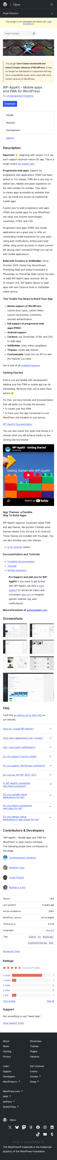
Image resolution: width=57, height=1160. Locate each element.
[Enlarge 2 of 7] (50, 627)
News (6, 1046)
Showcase (35, 1041)
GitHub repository (16, 570)
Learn (6, 1066)
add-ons (26, 594)
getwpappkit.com (37, 610)
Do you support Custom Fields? (20, 756)
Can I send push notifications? (19, 747)
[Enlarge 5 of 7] (23, 660)
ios (39, 937)
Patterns (34, 1056)
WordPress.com (13, 1091)
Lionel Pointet (16, 877)
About (6, 1041)
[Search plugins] (34, 33)
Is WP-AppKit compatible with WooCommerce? (16, 784)
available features (30, 365)
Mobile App (48, 937)
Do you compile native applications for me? (15, 796)
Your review (9, 1001)
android (32, 937)
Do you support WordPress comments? (24, 765)
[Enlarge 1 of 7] (23, 627)
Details (9, 115)
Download (10, 104)
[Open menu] (52, 4)
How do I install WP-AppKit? (18, 728)
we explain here (26, 163)
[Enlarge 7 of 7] (50, 676)
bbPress (9, 1101)
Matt (7, 1096)
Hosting (7, 1051)
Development (13, 130)
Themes (34, 1046)
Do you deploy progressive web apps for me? (17, 807)
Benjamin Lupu (16, 867)
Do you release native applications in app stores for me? (21, 818)
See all (50, 1001)
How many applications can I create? (23, 738)
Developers (9, 1076)
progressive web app (37, 943)
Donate (35, 1076)
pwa (51, 943)
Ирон (13, 1119)
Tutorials (11, 565)
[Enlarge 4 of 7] (50, 643)
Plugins (33, 1051)
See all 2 (50, 930)
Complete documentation (20, 561)
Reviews (10, 122)
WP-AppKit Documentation (17, 424)
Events (33, 1071)
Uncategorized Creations (20, 95)
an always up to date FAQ (28, 715)
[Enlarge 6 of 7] (50, 660)
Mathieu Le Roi (17, 887)
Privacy (7, 1056)
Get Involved (37, 1066)
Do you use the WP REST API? (20, 775)
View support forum (13, 1023)
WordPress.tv (11, 1081)
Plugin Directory (10, 13)
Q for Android (14, 547)
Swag (34, 1081)
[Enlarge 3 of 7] (23, 643)
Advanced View (11, 951)
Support (10, 137)
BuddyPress (11, 1106)
